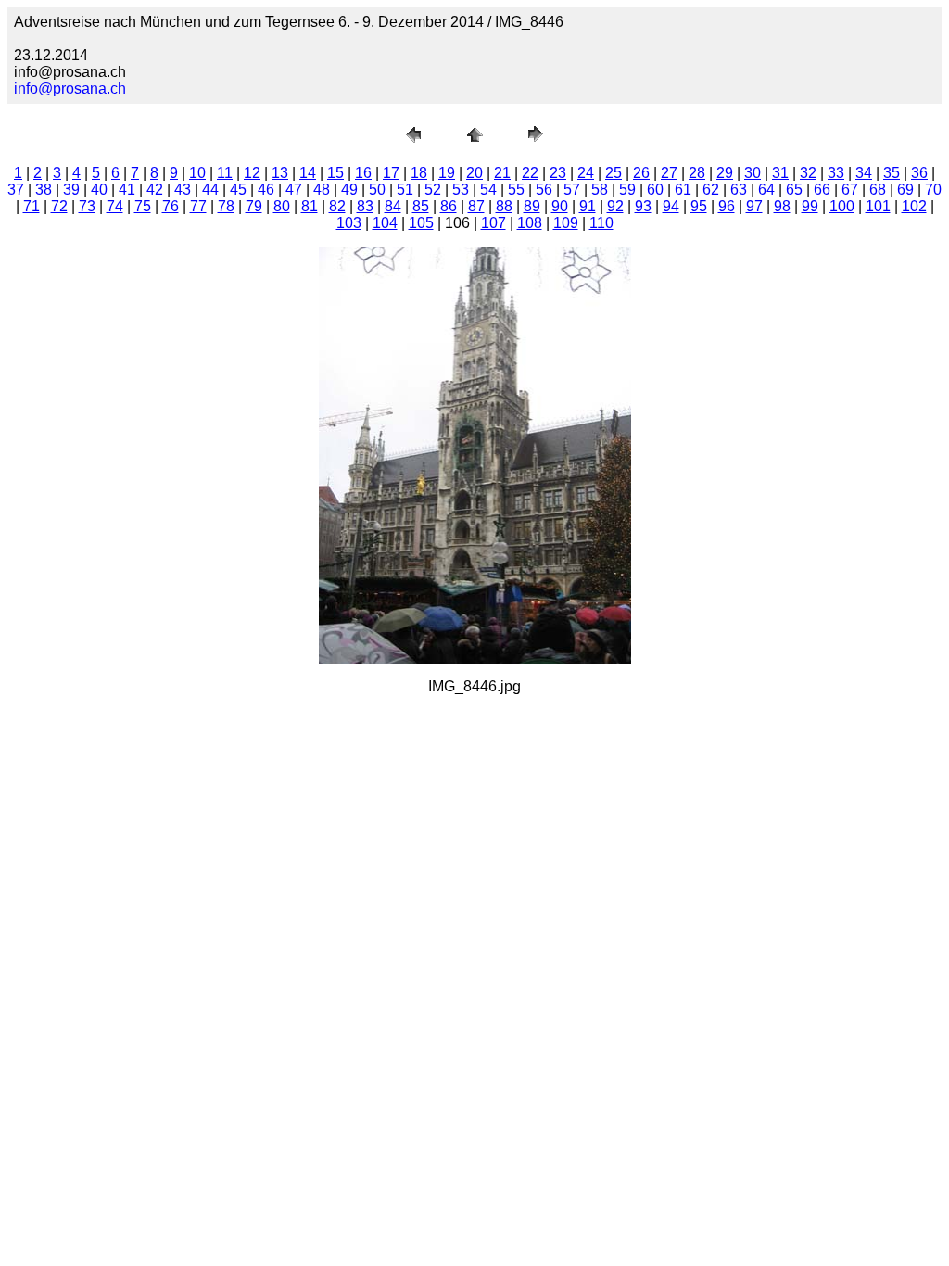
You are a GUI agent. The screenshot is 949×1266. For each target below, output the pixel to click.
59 (627, 189)
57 (571, 189)
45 (238, 189)
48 (321, 189)
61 (683, 189)
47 (293, 189)
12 (252, 173)
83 (365, 206)
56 (544, 189)
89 (532, 206)
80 (281, 206)
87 (476, 206)
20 (474, 173)
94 (671, 206)
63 (738, 189)
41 (127, 189)
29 (724, 173)
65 (794, 189)
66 (822, 189)
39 (71, 189)
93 (643, 206)
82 (337, 206)
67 (849, 189)
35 (891, 173)
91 (587, 206)
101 (878, 206)
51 (405, 189)
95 (698, 206)
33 (836, 173)
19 (446, 173)
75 (142, 206)
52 (432, 189)
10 (197, 173)
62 (710, 189)
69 (905, 189)
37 (15, 189)
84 (393, 206)
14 (307, 173)
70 (933, 189)
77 (198, 206)
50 (377, 189)
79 (254, 206)
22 (530, 173)
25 (613, 173)
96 (726, 206)
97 (754, 206)
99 (810, 206)
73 (87, 206)
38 (43, 189)
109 (565, 223)
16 (363, 173)
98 (782, 206)
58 (599, 189)
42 (154, 189)
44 (210, 189)
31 (780, 173)
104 (385, 223)
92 (615, 206)
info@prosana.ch (70, 88)
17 (391, 173)
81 (309, 206)
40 (99, 189)
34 (863, 173)
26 (641, 173)
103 (348, 223)
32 (808, 173)
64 (766, 189)
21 (502, 173)
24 (585, 173)
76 (170, 206)
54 (488, 189)
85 (420, 206)
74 (115, 206)
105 (421, 223)
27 (669, 173)
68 (877, 189)
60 (655, 189)
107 (493, 223)
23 (558, 173)
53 (460, 189)
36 (919, 173)
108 (529, 223)
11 (225, 173)
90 (559, 206)
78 (226, 206)
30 (752, 173)
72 (59, 206)
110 (601, 223)
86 (448, 206)
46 (266, 189)
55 (516, 189)
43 (182, 189)
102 (914, 206)
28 (697, 173)
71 (31, 206)
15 (335, 173)
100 (841, 206)
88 (504, 206)
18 (419, 173)
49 (349, 189)
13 (280, 173)
